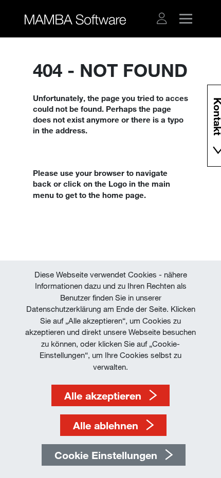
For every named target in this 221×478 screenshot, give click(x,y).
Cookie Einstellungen (105, 455)
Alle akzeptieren (102, 395)
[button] (162, 18)
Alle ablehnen (105, 425)
